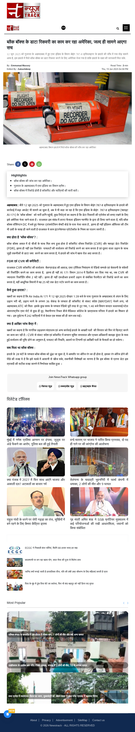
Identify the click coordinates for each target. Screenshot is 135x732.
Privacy (46, 720)
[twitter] (25, 164)
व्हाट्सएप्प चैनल (89, 386)
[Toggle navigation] (126, 27)
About (33, 720)
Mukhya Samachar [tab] (68, 538)
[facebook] (18, 164)
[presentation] (124, 603)
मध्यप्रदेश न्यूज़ (67, 386)
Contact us (98, 720)
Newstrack (55, 725)
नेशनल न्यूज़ (46, 386)
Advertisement (64, 720)
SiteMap (82, 720)
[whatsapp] (39, 164)
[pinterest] (32, 164)
